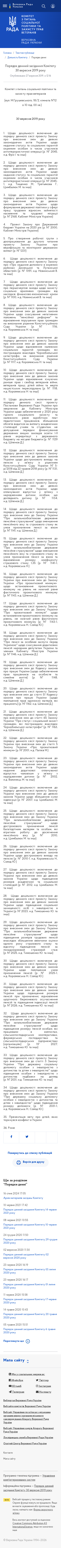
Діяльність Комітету (17, 57)
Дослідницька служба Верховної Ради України (28, 1437)
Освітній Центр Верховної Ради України (25, 1443)
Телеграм (18, 1392)
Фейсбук (17, 1380)
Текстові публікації (25, 53)
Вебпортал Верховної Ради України (22, 1400)
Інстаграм (44, 1386)
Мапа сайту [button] (14, 1360)
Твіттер (43, 1380)
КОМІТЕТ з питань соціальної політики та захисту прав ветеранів (33, 24)
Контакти (8, 1453)
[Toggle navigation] (4, 6)
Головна (7, 53)
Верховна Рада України (32, 41)
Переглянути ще (13, 1341)
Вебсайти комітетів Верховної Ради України (27, 1406)
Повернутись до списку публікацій (30, 1153)
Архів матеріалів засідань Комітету (23, 1198)
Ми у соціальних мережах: (28, 1374)
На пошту (45, 1392)
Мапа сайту (9, 1459)
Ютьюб (16, 1386)
